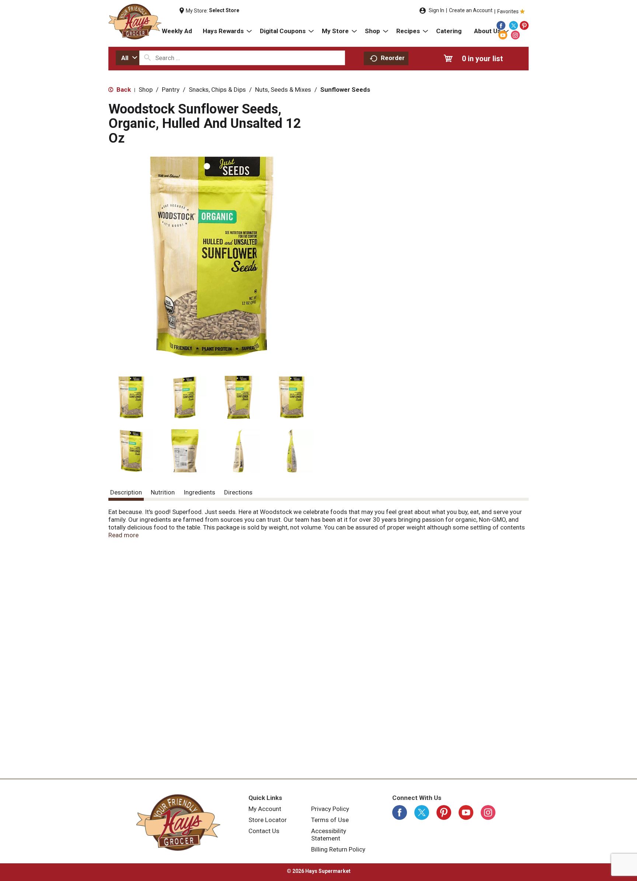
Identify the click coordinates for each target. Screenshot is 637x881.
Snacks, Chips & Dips (217, 89)
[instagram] (515, 35)
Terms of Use (330, 820)
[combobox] (127, 57)
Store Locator (267, 820)
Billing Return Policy (338, 849)
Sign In (436, 10)
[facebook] (501, 25)
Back (123, 89)
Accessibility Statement (328, 834)
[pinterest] (524, 25)
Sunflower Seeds (345, 89)
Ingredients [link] (199, 492)
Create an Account (470, 10)
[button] (131, 397)
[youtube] (502, 35)
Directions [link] (238, 492)
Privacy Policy (330, 808)
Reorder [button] (393, 58)
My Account (264, 808)
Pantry (171, 89)
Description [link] (126, 492)
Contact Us (263, 831)
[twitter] (513, 25)
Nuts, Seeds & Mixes (283, 89)
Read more (123, 535)
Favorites (508, 11)
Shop (146, 89)
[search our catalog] (147, 57)
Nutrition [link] (163, 492)
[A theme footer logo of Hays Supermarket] (178, 822)
